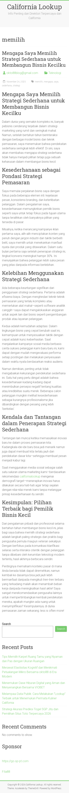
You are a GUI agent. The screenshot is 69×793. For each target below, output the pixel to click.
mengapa (48, 81)
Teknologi (55, 73)
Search (6, 624)
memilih (39, 81)
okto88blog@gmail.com (22, 73)
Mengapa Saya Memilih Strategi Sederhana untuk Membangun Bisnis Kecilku (34, 59)
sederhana (7, 85)
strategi (16, 85)
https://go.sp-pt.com (15, 761)
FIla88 (6, 771)
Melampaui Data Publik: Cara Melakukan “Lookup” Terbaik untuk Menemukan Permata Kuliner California (34, 698)
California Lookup (34, 6)
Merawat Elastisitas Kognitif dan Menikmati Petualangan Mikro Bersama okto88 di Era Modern (29, 672)
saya (56, 81)
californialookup (30, 476)
